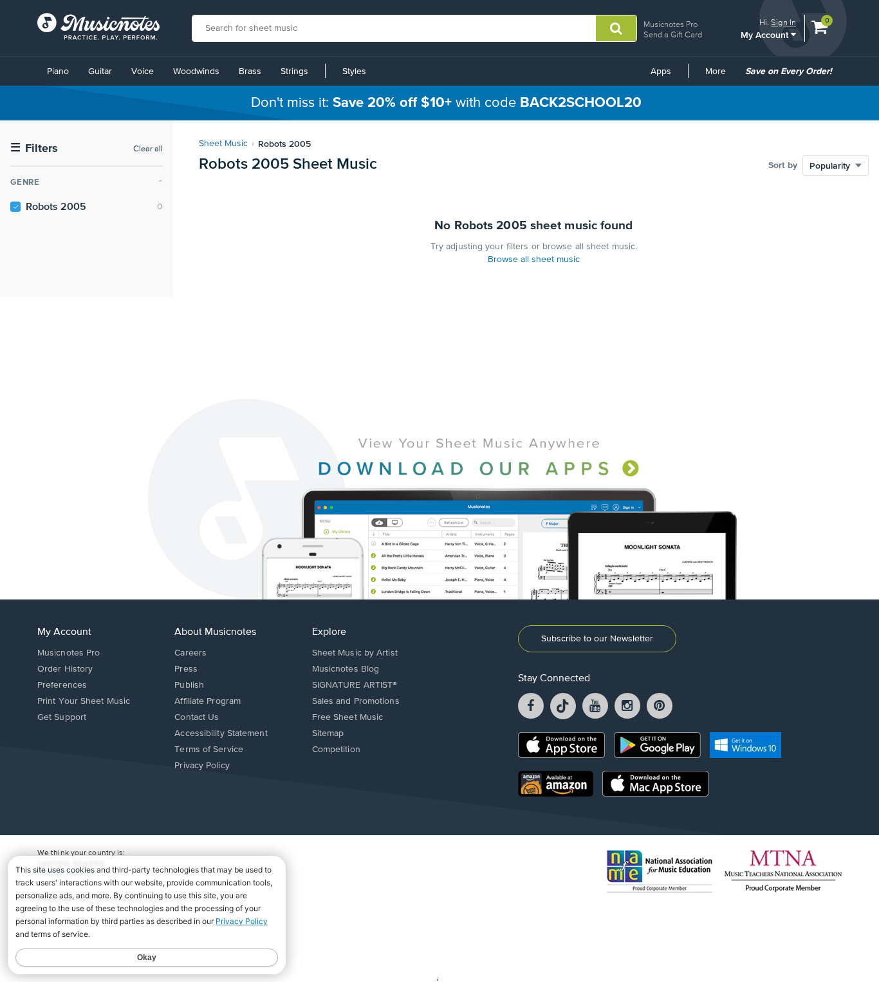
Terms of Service (208, 749)
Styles (354, 71)
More (720, 76)
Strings (294, 71)
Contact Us (196, 717)
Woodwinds (196, 71)
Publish (189, 685)
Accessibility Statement (220, 733)
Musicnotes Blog (346, 669)
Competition (336, 749)
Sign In (783, 22)
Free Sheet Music (348, 717)
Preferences (62, 685)
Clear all (148, 149)
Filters (34, 148)
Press (186, 669)
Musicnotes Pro (670, 24)
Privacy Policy (201, 765)
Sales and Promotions (356, 701)
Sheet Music (223, 143)
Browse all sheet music (534, 259)
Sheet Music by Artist (355, 652)
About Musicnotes (215, 632)
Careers (190, 652)
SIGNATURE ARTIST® (355, 685)
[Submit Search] (616, 28)
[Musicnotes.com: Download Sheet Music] (98, 26)
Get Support (61, 717)
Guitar (100, 71)
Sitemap (328, 733)
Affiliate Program (207, 701)
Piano (58, 71)
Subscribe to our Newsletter (597, 638)
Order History (65, 669)
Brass (250, 71)
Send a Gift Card (672, 34)
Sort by (782, 165)
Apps (661, 71)
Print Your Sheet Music (83, 701)
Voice (142, 71)
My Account (766, 34)
